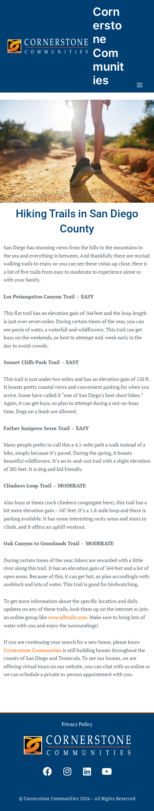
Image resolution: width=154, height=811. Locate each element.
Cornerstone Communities (108, 46)
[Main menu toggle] (140, 85)
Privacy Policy (77, 724)
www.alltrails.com (67, 617)
